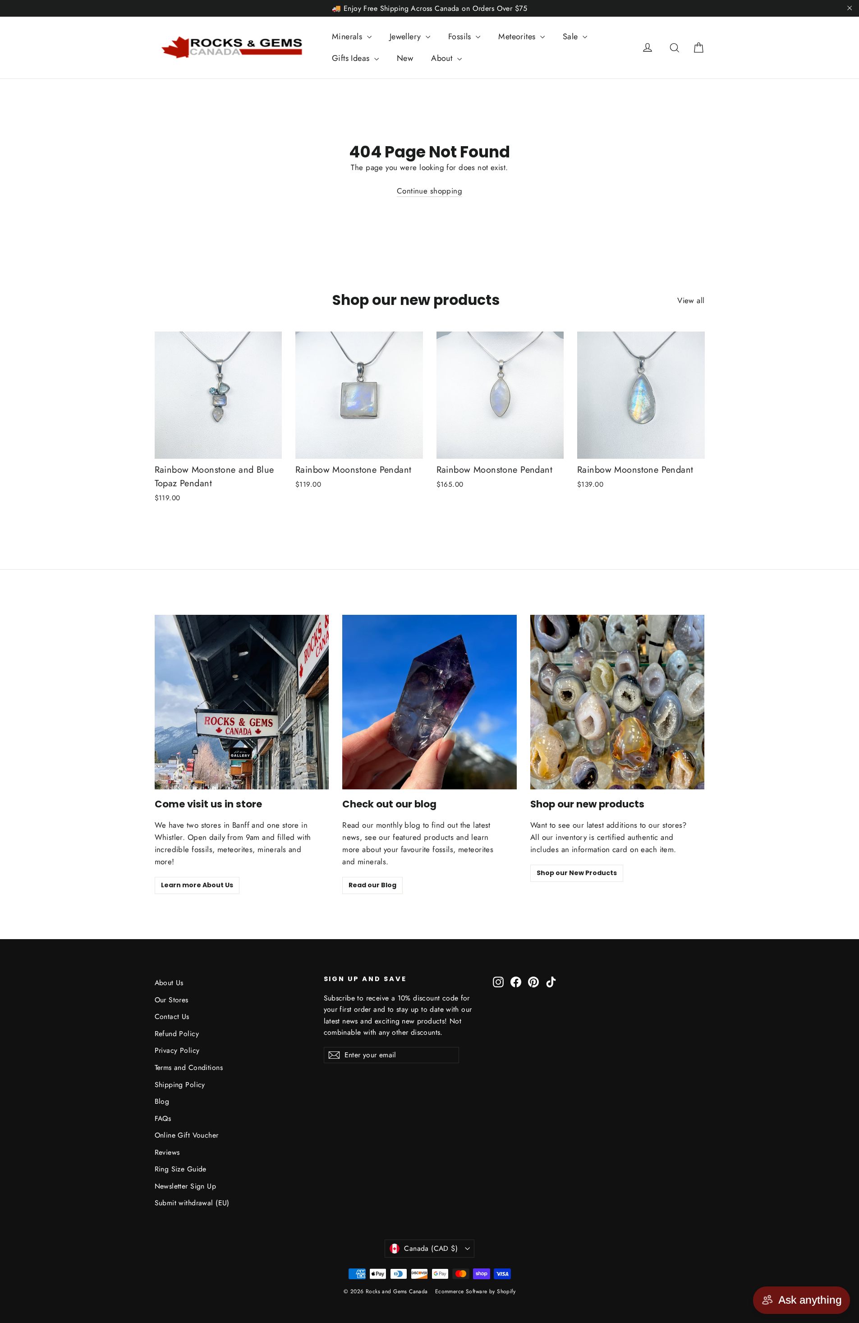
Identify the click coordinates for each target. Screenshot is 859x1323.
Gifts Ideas (352, 58)
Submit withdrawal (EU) (192, 1203)
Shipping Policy (180, 1084)
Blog (162, 1101)
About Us (169, 982)
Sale (571, 36)
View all (690, 300)
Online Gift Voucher (187, 1135)
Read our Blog (372, 885)
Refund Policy (177, 1033)
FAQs (163, 1118)
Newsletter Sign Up (185, 1186)
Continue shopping (429, 190)
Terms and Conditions (189, 1067)
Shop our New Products (577, 872)
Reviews (167, 1152)
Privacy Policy (177, 1050)
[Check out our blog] (429, 702)
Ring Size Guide (181, 1169)
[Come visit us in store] (242, 702)
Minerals (348, 36)
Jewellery (406, 36)
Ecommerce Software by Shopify (475, 1291)
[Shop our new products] (617, 702)
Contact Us (172, 1016)
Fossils (460, 36)
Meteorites (518, 36)
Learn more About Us (197, 885)
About (443, 58)
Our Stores (171, 1000)
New (405, 58)
